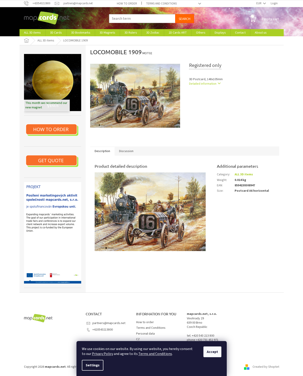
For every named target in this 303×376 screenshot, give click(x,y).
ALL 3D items (244, 174)
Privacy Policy (102, 353)
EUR (259, 3)
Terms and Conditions (155, 353)
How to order (127, 4)
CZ (138, 339)
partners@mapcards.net (108, 323)
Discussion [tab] (126, 151)
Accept (212, 351)
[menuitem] (32, 32)
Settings (93, 365)
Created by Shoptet (266, 367)
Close (212, 97)
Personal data (145, 333)
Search (184, 19)
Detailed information (202, 84)
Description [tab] (102, 151)
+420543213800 (102, 329)
